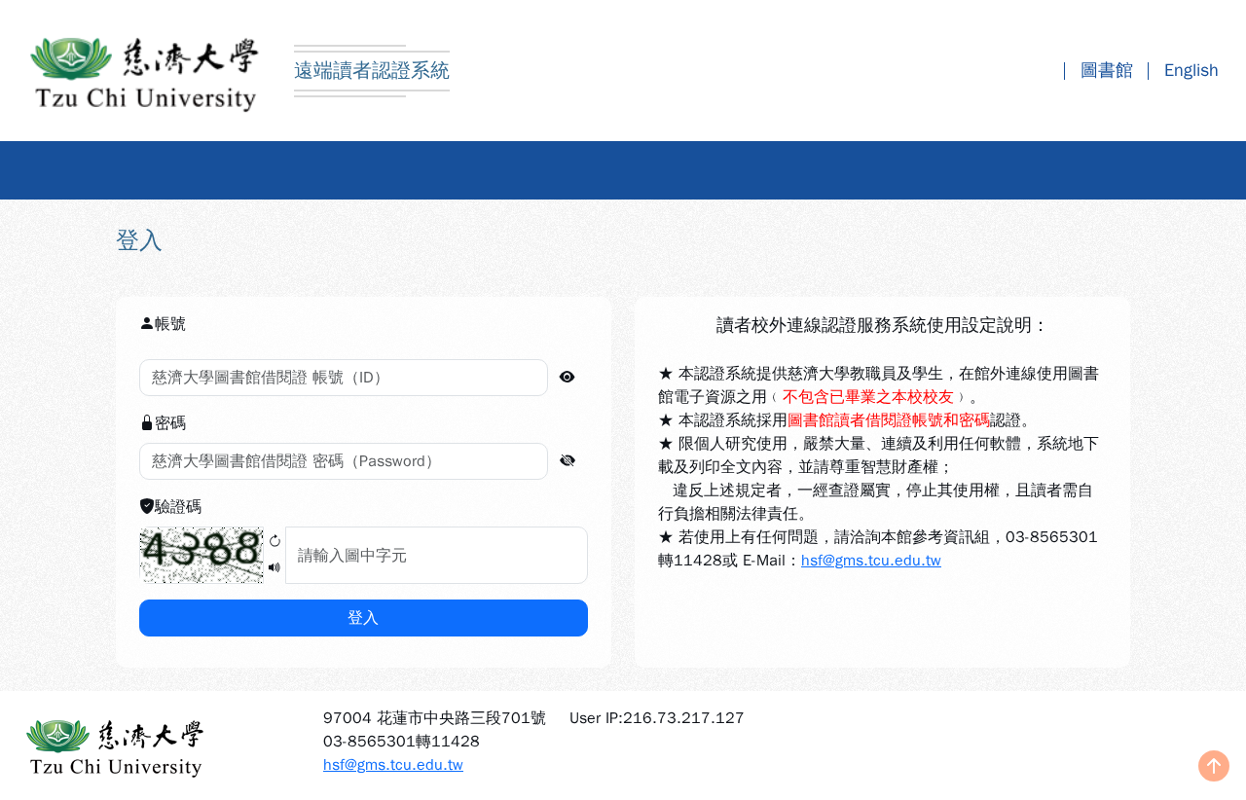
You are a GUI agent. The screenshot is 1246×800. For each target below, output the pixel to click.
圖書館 (1107, 70)
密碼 (170, 423)
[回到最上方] (1214, 768)
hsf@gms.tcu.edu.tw (871, 560)
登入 (363, 618)
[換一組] (274, 542)
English (1191, 70)
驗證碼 (178, 507)
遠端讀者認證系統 (372, 70)
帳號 (170, 324)
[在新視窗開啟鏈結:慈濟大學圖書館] (156, 745)
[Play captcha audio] (274, 569)
